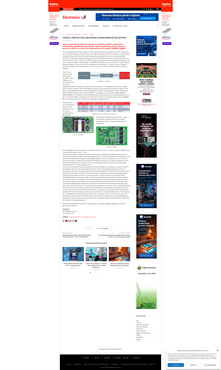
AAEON (138, 323)
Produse (66, 26)
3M (137, 321)
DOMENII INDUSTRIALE (79, 26)
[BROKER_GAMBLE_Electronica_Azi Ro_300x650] (146, 64)
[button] (217, 350)
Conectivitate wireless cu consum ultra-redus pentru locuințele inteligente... (96, 265)
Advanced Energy (141, 327)
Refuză (193, 365)
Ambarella (139, 337)
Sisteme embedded (93, 26)
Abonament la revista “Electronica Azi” (96, 364)
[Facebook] (142, 9)
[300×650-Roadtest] (146, 115)
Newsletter (115, 364)
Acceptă (176, 365)
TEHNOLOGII (105, 26)
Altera (138, 335)
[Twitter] (144, 9)
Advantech (139, 329)
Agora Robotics (141, 331)
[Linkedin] (148, 9)
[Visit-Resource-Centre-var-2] (127, 14)
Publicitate (77, 364)
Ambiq (138, 339)
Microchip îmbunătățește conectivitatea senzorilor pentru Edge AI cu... (98, 9)
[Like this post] (97, 228)
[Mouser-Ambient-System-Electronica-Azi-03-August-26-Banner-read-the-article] (146, 216)
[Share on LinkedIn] (104, 228)
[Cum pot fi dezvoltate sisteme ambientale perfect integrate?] (119, 254)
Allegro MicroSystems (143, 333)
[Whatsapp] (152, 9)
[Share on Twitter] (101, 228)
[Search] (157, 26)
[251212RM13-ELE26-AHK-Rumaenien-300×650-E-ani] (146, 266)
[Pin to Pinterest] (103, 228)
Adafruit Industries (142, 325)
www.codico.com (74, 217)
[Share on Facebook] (99, 228)
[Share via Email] (106, 228)
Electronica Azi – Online (120, 26)
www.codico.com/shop (89, 217)
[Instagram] (146, 9)
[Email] (150, 9)
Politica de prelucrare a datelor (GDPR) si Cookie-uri (138, 364)
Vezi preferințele (210, 365)
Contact (68, 364)
